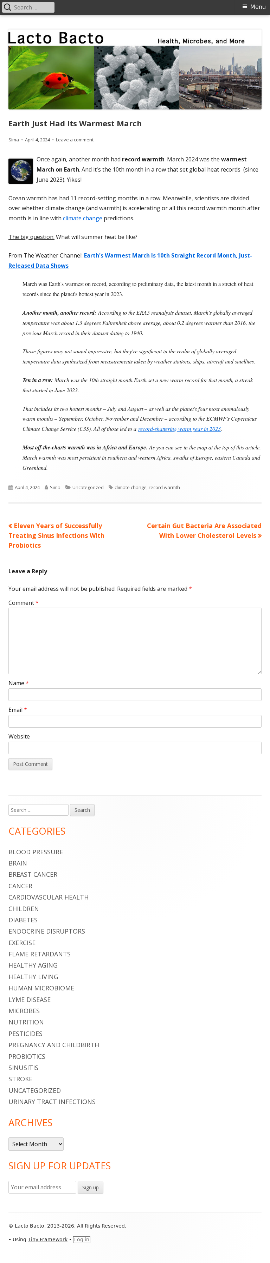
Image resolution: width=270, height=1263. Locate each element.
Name (18, 683)
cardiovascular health (48, 897)
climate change (82, 218)
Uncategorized (88, 487)
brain (17, 863)
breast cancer (32, 874)
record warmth (164, 487)
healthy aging (33, 965)
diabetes (23, 920)
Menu (258, 7)
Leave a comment (75, 139)
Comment (23, 603)
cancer (20, 886)
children (23, 908)
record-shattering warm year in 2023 (179, 428)
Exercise (22, 942)
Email (17, 710)
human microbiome (41, 988)
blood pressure (35, 852)
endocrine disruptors (46, 931)
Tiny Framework (48, 1239)
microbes (24, 1011)
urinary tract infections (52, 1101)
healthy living (33, 977)
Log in (81, 1239)
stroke (20, 1079)
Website (19, 736)
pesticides (25, 1033)
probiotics (26, 1056)
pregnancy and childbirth (53, 1045)
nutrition (26, 1022)
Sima (13, 139)
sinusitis (23, 1067)
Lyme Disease (29, 999)
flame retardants (39, 954)
